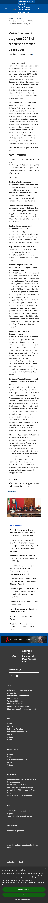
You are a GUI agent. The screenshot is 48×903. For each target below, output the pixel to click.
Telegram (15, 486)
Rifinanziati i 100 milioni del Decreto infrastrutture (24, 603)
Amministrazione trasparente (18, 810)
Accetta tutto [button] (24, 889)
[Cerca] (38, 8)
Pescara (10, 734)
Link (3, 885)
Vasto (9, 739)
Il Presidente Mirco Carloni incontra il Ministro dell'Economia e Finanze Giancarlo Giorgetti (23, 581)
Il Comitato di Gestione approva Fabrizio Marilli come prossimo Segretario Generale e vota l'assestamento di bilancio (22, 569)
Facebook (14, 483)
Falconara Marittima (15, 729)
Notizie (35, 54)
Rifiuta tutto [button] (24, 895)
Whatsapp (35, 483)
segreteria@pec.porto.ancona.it (23, 709)
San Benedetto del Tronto (17, 731)
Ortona (10, 737)
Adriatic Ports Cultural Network (19, 795)
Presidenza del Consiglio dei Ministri (21, 779)
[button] (24, 899)
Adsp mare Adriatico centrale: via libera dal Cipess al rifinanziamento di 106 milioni (23, 558)
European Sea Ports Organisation (20, 787)
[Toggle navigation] (5, 8)
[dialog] (24, 885)
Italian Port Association (16, 784)
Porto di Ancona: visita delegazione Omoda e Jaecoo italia (23, 610)
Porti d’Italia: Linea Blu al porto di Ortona (22, 617)
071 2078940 (16, 703)
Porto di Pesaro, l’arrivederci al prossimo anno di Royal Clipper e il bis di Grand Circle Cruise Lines (23, 533)
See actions (12, 491)
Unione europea (13, 782)
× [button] (45, 869)
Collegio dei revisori (15, 862)
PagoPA (10, 813)
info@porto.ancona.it (21, 706)
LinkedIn (26, 486)
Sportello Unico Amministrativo (19, 816)
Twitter (24, 483)
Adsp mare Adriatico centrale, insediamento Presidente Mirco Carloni (22, 626)
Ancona (10, 723)
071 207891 (19, 701)
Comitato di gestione (15, 830)
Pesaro (10, 726)
